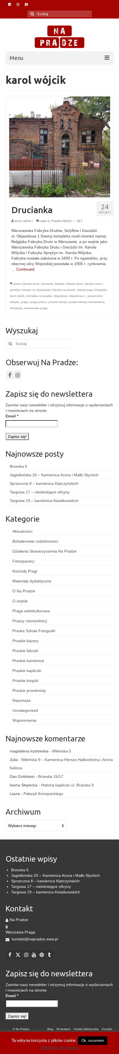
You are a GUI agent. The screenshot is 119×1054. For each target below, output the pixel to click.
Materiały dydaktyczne (31, 581)
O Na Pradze (23, 591)
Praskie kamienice (28, 660)
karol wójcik (17, 295)
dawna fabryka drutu (26, 283)
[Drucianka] (59, 146)
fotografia (100, 289)
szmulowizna (97, 302)
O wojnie (20, 601)
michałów (31, 295)
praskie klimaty (78, 302)
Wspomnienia (24, 720)
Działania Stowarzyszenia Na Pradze (44, 551)
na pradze (45, 295)
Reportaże (21, 700)
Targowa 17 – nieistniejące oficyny (39, 492)
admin (27, 221)
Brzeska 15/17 (50, 776)
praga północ (38, 302)
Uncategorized (25, 710)
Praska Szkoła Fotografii (33, 631)
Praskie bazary (25, 641)
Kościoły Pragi (24, 571)
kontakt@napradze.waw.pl (34, 939)
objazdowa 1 (77, 295)
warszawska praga (36, 308)
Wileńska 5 (61, 751)
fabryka (59, 283)
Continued (25, 269)
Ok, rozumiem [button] (92, 1041)
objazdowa (61, 295)
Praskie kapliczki (26, 670)
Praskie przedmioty (29, 690)
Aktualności (22, 531)
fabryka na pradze (64, 289)
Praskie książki (25, 680)
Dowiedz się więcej (59, 1047)
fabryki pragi (85, 289)
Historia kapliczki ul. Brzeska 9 (67, 785)
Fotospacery (23, 561)
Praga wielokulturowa (31, 611)
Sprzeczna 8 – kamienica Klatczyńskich (44, 483)
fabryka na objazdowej (36, 289)
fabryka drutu (74, 283)
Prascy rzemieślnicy (29, 621)
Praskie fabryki (61, 221)
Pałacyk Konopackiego (43, 793)
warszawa (16, 308)
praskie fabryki (58, 302)
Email (12, 416)
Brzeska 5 (18, 466)
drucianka (47, 283)
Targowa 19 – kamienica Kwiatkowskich (44, 500)
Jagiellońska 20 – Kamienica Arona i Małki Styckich (54, 475)
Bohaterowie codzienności (35, 541)
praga (25, 302)
